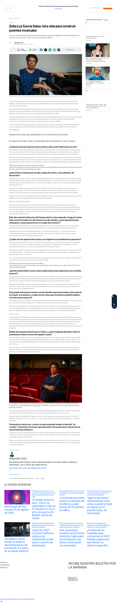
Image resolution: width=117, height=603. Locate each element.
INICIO (10, 18)
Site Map (29, 599)
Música (37, 478)
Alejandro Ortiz (18, 42)
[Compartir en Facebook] (41, 50)
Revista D (17, 18)
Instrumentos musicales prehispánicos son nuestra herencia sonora (38, 134)
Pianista (42, 478)
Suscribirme (72, 578)
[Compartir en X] (45, 50)
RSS (33, 599)
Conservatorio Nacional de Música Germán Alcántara (22, 478)
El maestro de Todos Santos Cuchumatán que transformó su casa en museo (42, 141)
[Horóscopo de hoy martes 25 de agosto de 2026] (17, 497)
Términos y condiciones (19, 599)
